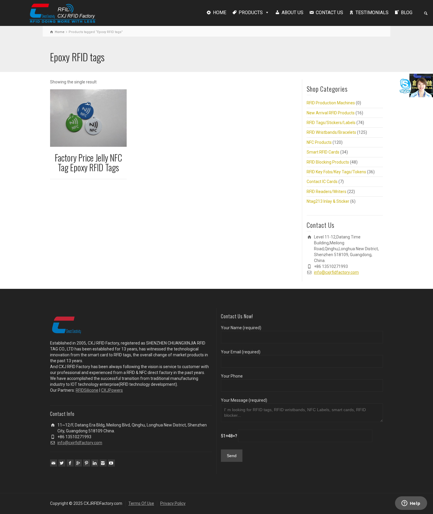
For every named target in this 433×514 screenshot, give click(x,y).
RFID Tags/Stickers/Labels (331, 122)
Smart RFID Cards (323, 152)
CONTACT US (329, 12)
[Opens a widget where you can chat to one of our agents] (411, 503)
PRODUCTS (251, 12)
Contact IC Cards (322, 181)
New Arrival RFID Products (331, 113)
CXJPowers (112, 390)
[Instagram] (103, 463)
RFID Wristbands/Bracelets (331, 132)
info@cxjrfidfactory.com (336, 272)
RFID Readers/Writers (326, 191)
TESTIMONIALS (372, 12)
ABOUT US (292, 12)
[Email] (53, 463)
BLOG (406, 12)
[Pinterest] (86, 463)
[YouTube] (111, 463)
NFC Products (319, 142)
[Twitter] (61, 463)
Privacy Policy (173, 503)
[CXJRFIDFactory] (62, 12)
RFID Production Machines (331, 103)
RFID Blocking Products (328, 162)
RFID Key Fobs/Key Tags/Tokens (336, 171)
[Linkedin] (94, 463)
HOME (219, 12)
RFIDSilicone (87, 390)
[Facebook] (70, 463)
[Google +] (78, 463)
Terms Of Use (141, 503)
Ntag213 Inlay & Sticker (328, 201)
